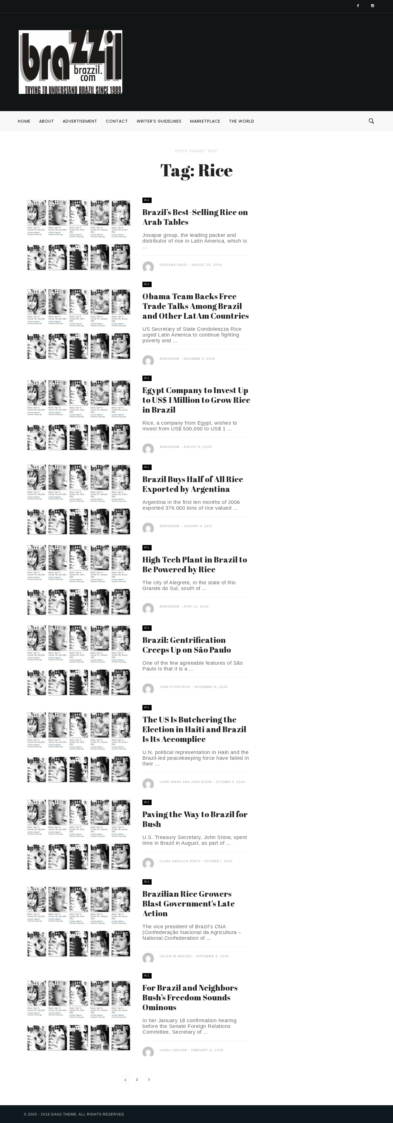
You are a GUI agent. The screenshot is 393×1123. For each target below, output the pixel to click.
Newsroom (169, 359)
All (147, 200)
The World (241, 121)
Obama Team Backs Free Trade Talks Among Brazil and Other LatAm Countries (195, 306)
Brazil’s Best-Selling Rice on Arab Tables (195, 216)
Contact (117, 121)
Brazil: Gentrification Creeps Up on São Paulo (186, 644)
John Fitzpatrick (175, 687)
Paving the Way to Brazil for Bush (195, 819)
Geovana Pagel (173, 265)
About (46, 121)
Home (24, 121)
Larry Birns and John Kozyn (186, 782)
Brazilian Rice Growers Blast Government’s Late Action (188, 903)
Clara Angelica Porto (180, 861)
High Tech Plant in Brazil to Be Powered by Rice (194, 564)
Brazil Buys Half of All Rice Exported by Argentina (192, 483)
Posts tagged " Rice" (197, 150)
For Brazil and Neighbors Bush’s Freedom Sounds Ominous (190, 997)
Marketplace (205, 121)
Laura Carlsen (173, 1050)
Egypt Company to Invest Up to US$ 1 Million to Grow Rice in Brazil (196, 399)
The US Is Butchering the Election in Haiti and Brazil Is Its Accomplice (194, 729)
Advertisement (80, 121)
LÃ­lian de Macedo (176, 956)
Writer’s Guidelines (159, 121)
